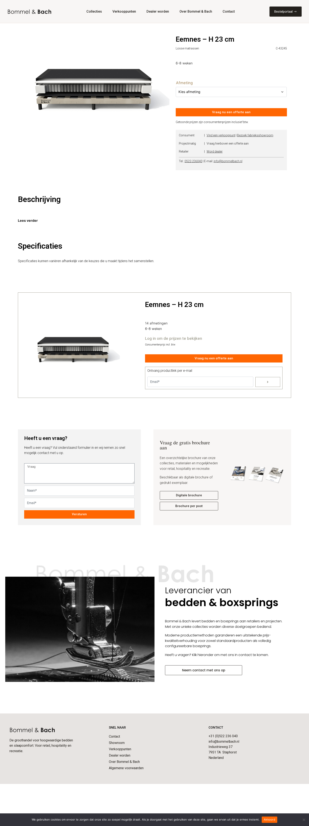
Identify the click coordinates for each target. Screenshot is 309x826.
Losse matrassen (187, 48)
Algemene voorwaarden (126, 768)
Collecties (94, 11)
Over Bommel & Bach (196, 11)
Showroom (117, 743)
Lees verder (28, 220)
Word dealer (215, 151)
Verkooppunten (124, 11)
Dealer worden (158, 11)
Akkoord (269, 819)
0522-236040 (193, 161)
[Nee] (304, 820)
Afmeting (184, 83)
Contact (229, 11)
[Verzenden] (267, 382)
